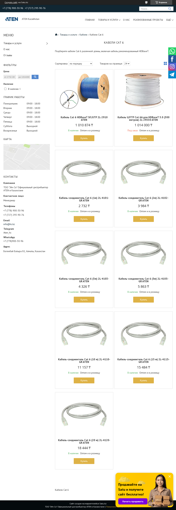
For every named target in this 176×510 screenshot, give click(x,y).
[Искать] (169, 9)
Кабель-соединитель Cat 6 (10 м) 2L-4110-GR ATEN (84, 360)
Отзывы (7, 55)
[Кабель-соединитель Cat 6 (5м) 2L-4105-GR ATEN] (143, 252)
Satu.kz (103, 503)
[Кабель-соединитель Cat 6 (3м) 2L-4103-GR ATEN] (84, 252)
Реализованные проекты (148, 19)
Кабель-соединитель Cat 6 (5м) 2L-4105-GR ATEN (143, 280)
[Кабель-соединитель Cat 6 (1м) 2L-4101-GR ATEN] (84, 171)
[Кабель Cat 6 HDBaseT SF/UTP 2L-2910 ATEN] (84, 91)
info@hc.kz (9, 224)
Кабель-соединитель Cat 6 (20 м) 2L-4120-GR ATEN (84, 441)
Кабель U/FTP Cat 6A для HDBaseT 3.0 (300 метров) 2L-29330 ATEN (143, 118)
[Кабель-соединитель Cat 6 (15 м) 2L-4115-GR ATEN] (143, 333)
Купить (84, 138)
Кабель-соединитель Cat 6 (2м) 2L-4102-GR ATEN (143, 199)
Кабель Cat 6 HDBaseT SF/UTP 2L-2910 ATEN (84, 118)
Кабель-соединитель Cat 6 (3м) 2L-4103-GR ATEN (84, 280)
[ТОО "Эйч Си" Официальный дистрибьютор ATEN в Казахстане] (12, 19)
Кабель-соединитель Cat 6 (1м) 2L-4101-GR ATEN (84, 199)
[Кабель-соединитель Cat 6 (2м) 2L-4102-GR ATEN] (143, 171)
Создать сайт (11, 2)
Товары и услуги (108, 19)
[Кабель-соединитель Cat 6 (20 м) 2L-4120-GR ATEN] (84, 413)
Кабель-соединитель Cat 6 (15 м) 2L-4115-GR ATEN (143, 360)
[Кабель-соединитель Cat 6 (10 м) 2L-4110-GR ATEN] (84, 333)
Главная (90, 19)
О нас (126, 19)
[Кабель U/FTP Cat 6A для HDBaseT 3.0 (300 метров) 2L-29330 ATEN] (143, 91)
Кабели (83, 34)
